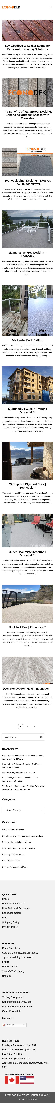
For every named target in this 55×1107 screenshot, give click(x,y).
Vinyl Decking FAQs (11, 861)
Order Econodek (11, 1011)
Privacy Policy (10, 926)
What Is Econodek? (13, 903)
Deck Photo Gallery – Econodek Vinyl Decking (22, 836)
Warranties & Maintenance (17, 1006)
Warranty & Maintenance (13, 854)
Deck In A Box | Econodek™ (27, 627)
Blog (4, 917)
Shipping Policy (10, 922)
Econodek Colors (11, 913)
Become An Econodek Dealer (15, 867)
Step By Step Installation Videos (20, 952)
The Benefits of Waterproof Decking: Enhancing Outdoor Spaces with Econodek (27, 115)
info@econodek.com (19, 1058)
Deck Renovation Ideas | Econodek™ (27, 688)
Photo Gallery (9, 966)
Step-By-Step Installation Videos (16, 842)
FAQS (5, 962)
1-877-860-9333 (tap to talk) (22, 1049)
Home (5, 899)
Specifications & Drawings (16, 1001)
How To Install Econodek (16, 908)
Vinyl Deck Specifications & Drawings (18, 848)
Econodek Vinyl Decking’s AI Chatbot (18, 772)
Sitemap (6, 976)
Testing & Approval (12, 997)
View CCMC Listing (13, 971)
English (10, 1025)
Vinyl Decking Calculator (13, 830)
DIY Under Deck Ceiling (27, 340)
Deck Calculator (11, 948)
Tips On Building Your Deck (17, 957)
